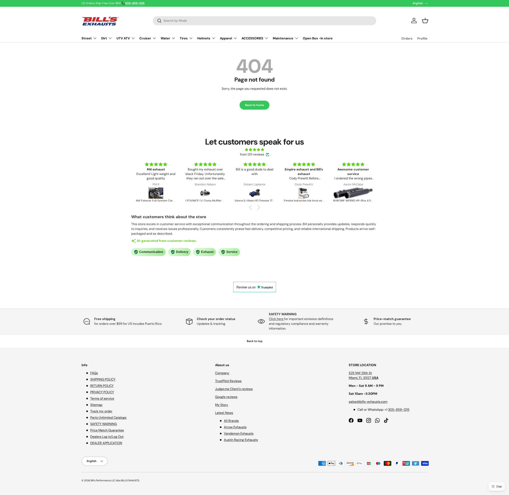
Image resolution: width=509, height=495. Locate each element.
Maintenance (283, 38)
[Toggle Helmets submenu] (213, 38)
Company (222, 373)
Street (87, 38)
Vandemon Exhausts (239, 433)
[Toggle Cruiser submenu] (154, 38)
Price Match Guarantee (107, 430)
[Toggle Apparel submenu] (235, 38)
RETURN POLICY (102, 386)
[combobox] (264, 20)
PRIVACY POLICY (102, 392)
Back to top (254, 341)
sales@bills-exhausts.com (368, 402)
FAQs (94, 373)
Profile (422, 38)
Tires (184, 38)
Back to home (254, 105)
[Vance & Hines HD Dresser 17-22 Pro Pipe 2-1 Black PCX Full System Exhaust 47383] (254, 193)
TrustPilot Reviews (228, 381)
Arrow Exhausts (235, 427)
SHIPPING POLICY (102, 379)
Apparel (226, 38)
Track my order (101, 411)
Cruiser (145, 38)
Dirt (104, 38)
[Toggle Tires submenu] (190, 38)
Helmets (203, 38)
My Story (221, 405)
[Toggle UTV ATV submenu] (133, 38)
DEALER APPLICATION (106, 443)
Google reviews (226, 397)
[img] (254, 149)
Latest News (224, 413)
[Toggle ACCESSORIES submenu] (266, 38)
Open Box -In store (318, 38)
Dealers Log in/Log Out (106, 437)
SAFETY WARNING (103, 424)
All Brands (231, 421)
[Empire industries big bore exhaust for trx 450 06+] (304, 193)
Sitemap (96, 405)
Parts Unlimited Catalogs (108, 417)
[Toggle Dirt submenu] (110, 38)
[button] (425, 20)
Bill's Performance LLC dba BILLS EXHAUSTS (115, 480)
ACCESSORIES (252, 38)
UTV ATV (123, 38)
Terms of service (102, 398)
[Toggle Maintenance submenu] (296, 38)
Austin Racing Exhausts (241, 440)
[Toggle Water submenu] (173, 38)
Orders (407, 38)
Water (165, 38)
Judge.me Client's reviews (234, 389)
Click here (276, 319)
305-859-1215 (398, 409)
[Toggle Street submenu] (94, 38)
